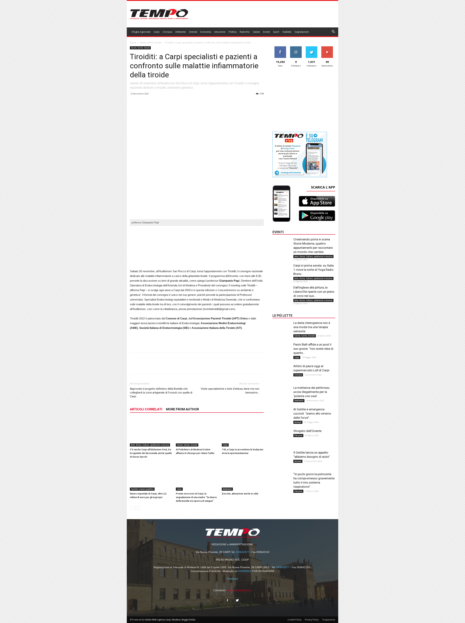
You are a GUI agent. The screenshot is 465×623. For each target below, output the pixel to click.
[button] (333, 32)
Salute (256, 31)
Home (133, 42)
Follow (296, 47)
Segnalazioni (301, 31)
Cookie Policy (294, 619)
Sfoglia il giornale (141, 31)
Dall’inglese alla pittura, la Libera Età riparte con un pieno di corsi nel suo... (313, 292)
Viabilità (286, 31)
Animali (193, 31)
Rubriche (245, 31)
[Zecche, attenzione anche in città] (243, 476)
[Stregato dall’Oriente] (281, 436)
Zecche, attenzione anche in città (240, 493)
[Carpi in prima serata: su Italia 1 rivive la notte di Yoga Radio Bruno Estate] (281, 270)
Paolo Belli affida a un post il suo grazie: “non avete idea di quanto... (313, 349)
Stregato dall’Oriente (307, 431)
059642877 (242, 552)
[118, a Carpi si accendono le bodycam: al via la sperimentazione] (243, 432)
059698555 (244, 571)
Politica (232, 31)
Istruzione (219, 31)
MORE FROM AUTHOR (182, 409)
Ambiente (180, 31)
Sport (276, 31)
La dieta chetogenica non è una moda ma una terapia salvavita (311, 327)
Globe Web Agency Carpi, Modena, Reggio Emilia (170, 619)
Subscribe (327, 47)
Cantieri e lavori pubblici (142, 489)
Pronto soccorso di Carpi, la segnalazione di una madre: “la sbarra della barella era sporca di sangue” (196, 497)
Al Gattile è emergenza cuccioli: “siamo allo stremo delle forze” (312, 413)
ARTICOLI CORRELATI (146, 409)
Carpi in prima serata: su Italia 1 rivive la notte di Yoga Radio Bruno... (313, 270)
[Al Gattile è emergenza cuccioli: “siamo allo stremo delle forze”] (281, 414)
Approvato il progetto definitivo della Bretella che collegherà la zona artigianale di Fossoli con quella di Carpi (161, 392)
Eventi (266, 31)
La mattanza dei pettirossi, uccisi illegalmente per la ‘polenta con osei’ (311, 392)
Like (280, 47)
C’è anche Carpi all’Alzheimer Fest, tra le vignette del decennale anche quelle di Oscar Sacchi (151, 453)
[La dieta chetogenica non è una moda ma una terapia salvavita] (281, 328)
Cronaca (167, 31)
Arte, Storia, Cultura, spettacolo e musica (150, 445)
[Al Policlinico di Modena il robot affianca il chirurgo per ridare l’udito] (197, 432)
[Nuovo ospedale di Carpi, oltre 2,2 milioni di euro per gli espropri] (151, 476)
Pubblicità (232, 578)
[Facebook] (227, 600)
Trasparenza (328, 619)
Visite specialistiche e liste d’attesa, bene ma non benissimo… (230, 390)
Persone (298, 435)
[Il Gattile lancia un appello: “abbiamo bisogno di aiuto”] (281, 457)
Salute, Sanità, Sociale (150, 42)
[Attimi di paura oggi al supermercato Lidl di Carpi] (281, 371)
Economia (205, 31)
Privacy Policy (312, 619)
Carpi (156, 31)
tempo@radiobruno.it (239, 590)
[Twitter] (237, 600)
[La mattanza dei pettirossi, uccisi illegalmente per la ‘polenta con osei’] (281, 393)
